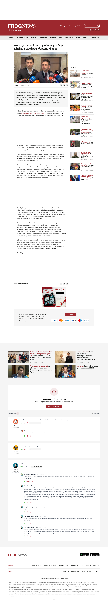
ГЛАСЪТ (40, 566)
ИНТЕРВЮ (47, 566)
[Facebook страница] (93, 30)
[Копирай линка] (61, 85)
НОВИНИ (16, 85)
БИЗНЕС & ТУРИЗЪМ (85, 566)
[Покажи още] (54, 599)
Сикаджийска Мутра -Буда (31, 486)
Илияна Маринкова (23, 284)
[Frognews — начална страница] (17, 555)
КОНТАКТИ (71, 571)
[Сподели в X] (67, 85)
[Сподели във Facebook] (64, 85)
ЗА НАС (64, 571)
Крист (16, 469)
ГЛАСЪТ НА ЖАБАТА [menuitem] (22, 38)
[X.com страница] (96, 30)
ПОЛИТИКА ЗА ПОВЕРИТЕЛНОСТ (91, 571)
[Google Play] (84, 554)
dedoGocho (16, 426)
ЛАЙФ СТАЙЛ (96, 566)
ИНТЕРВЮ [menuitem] (34, 38)
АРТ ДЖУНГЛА (74, 566)
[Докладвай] (27, 423)
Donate (70, 314)
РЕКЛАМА (77, 571)
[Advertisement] (54, 10)
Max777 (16, 452)
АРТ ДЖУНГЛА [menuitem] (69, 38)
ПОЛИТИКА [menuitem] (53, 38)
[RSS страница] (98, 30)
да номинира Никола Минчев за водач (33, 113)
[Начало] (90, 30)
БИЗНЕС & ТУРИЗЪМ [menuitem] (82, 38)
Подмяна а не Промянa (30, 474)
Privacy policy (64, 579)
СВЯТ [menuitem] (60, 38)
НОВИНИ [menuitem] (11, 38)
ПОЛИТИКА (62, 566)
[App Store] (95, 554)
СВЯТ (67, 566)
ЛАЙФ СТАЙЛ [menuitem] (95, 38)
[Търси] (98, 26)
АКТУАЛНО (54, 566)
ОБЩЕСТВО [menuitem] (43, 38)
